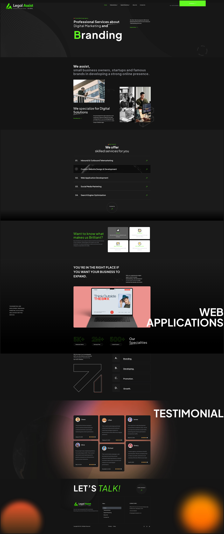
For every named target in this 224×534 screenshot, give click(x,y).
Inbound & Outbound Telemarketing (97, 160)
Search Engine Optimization (93, 195)
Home (105, 5)
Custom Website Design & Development (99, 169)
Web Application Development (94, 178)
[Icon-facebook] (144, 526)
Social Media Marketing (91, 186)
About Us (135, 5)
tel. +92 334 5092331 (174, 5)
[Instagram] (147, 526)
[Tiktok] (149, 526)
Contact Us (142, 5)
